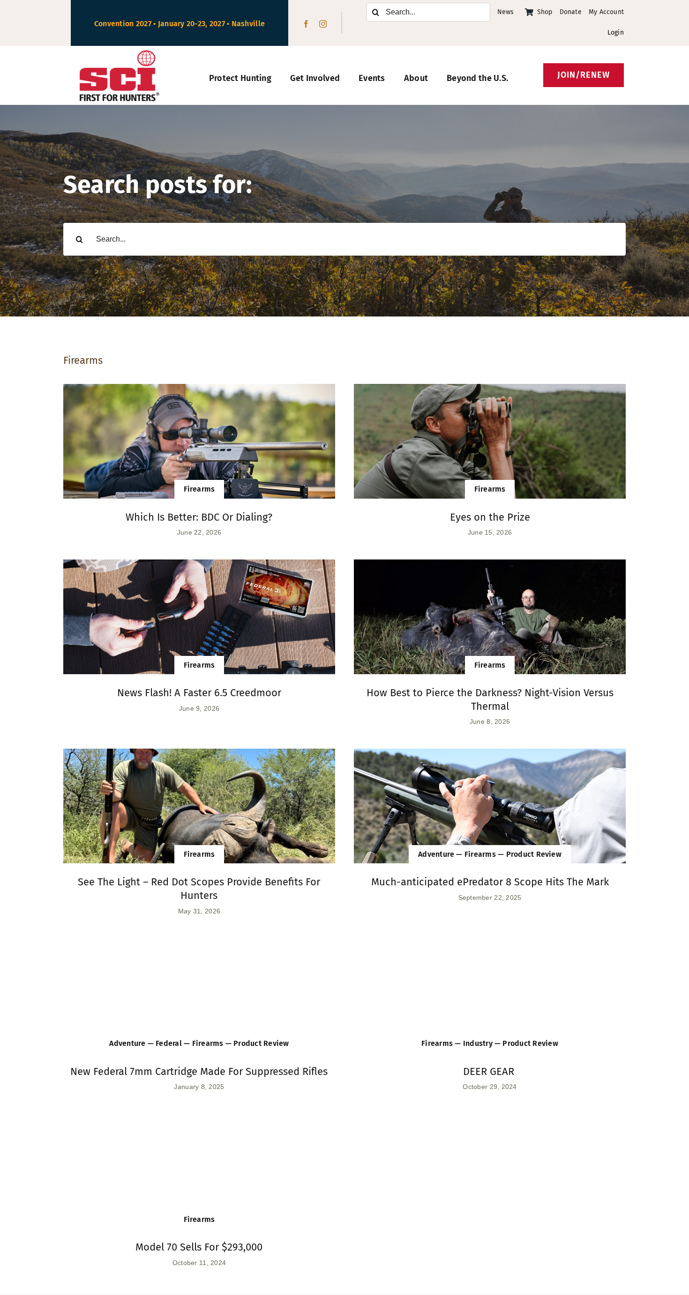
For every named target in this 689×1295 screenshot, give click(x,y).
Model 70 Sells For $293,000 (198, 1247)
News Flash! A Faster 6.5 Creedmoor (199, 692)
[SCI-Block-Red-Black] (120, 54)
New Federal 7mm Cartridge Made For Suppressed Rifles (199, 1071)
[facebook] (306, 24)
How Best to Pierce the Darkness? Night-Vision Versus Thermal (490, 699)
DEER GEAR (490, 1071)
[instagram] (323, 24)
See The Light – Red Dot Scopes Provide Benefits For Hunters (199, 889)
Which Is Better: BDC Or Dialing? (199, 517)
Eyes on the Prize (490, 517)
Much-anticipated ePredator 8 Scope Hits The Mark (490, 882)
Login (615, 33)
